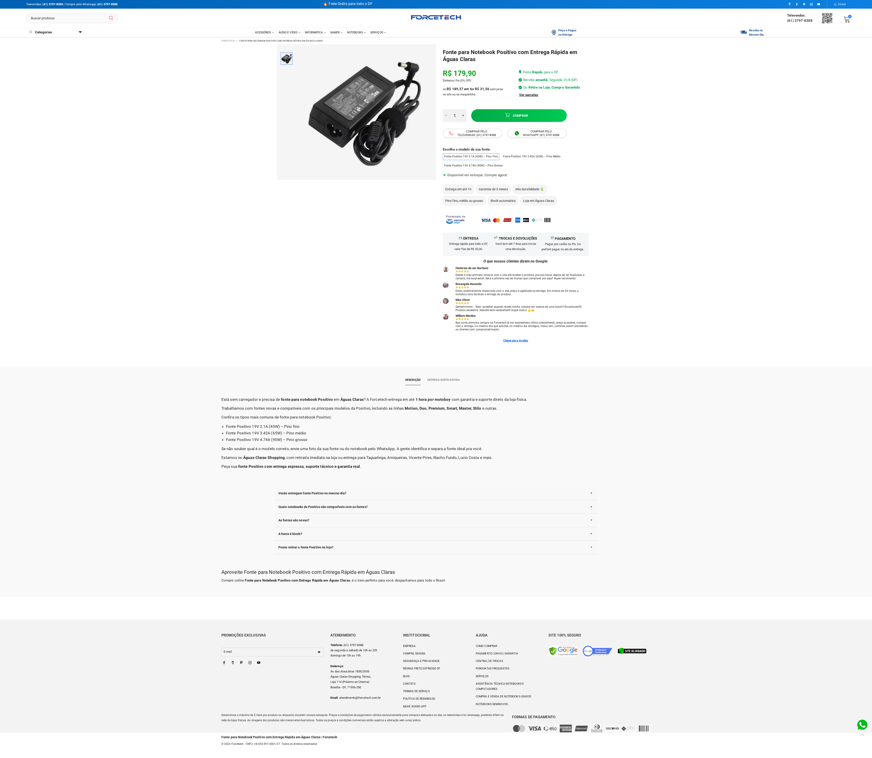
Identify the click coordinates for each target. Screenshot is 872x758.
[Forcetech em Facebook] (224, 663)
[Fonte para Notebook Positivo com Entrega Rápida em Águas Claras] (364, 112)
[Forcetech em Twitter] (232, 663)
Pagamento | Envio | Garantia (497, 653)
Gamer (334, 32)
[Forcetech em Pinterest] (241, 663)
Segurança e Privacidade (421, 661)
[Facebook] (796, 4)
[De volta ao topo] (862, 735)
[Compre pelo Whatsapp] (862, 724)
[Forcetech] (436, 17)
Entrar (842, 4)
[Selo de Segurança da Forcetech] (632, 651)
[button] (446, 115)
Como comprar (486, 646)
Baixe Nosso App (415, 706)
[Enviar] (111, 18)
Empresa (409, 646)
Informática (314, 32)
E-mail (228, 651)
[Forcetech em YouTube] (258, 663)
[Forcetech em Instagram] (250, 663)
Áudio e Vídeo (288, 32)
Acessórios (263, 32)
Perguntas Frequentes (492, 668)
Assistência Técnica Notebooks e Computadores (500, 686)
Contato (409, 683)
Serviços (376, 32)
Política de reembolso (419, 698)
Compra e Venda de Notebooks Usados (503, 696)
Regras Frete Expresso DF (421, 668)
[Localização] (789, 4)
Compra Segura (414, 653)
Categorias (43, 32)
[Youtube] (818, 4)
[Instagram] (811, 4)
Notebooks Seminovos (492, 704)
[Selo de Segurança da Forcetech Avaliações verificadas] (597, 651)
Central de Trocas (489, 661)
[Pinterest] (804, 4)
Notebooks (355, 32)
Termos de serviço (416, 691)
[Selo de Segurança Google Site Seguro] (563, 651)
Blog (406, 676)
